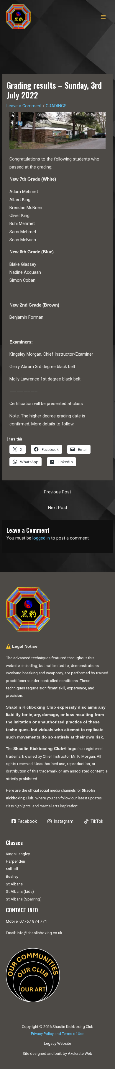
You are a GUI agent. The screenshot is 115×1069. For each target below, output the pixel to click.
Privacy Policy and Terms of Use (57, 1033)
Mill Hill (12, 868)
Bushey (12, 876)
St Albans (14, 884)
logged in (41, 538)
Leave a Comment (24, 105)
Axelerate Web (80, 1053)
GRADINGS (56, 105)
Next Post (57, 507)
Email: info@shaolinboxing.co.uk (34, 932)
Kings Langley (18, 853)
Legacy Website (57, 1043)
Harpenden (15, 861)
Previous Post (57, 492)
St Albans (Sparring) (24, 899)
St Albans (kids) (20, 891)
